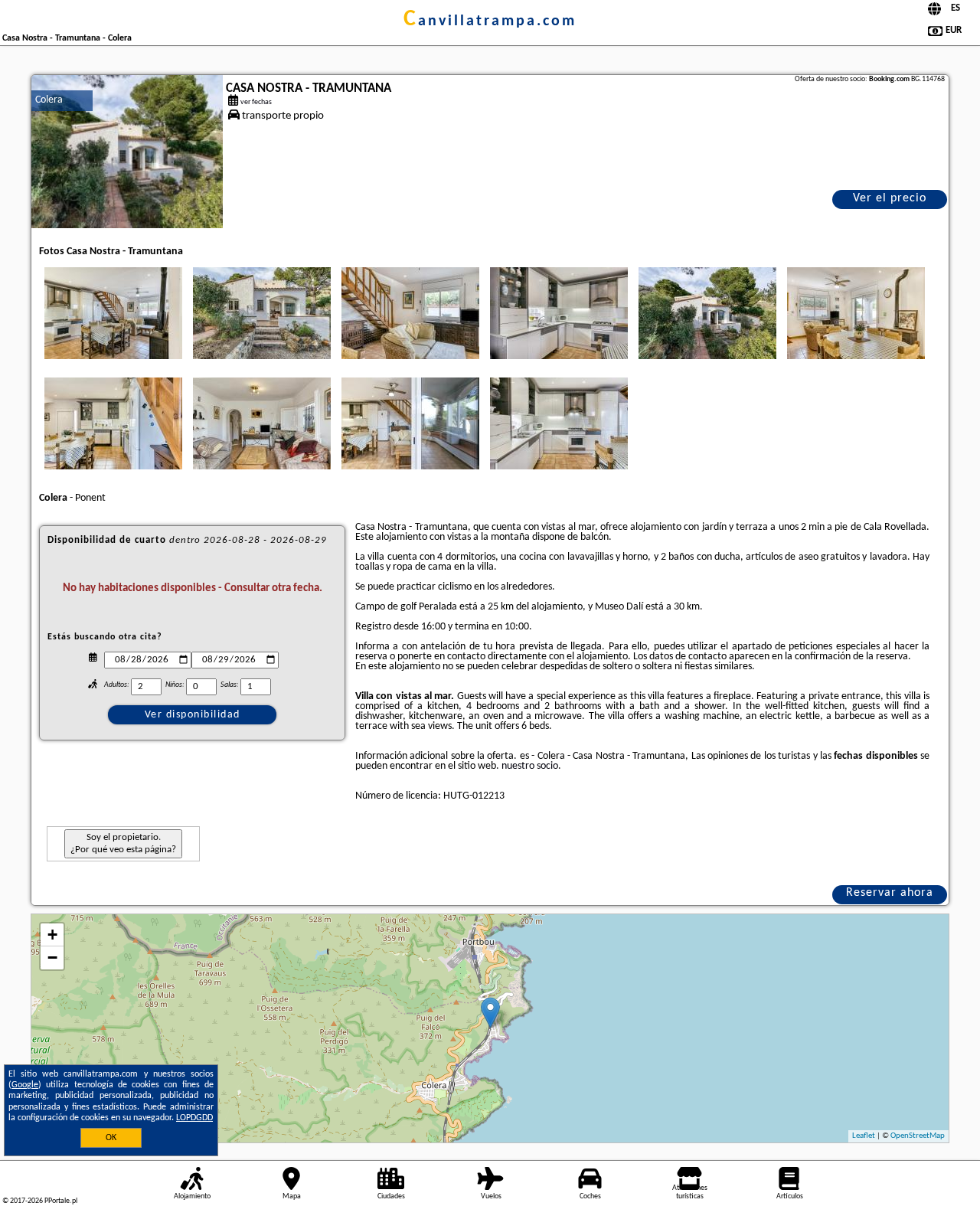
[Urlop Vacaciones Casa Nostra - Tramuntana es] (113, 313)
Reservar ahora (889, 893)
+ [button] (52, 934)
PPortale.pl (60, 1201)
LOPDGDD (194, 1118)
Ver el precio (889, 198)
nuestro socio (529, 766)
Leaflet (863, 1136)
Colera (49, 100)
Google (24, 1085)
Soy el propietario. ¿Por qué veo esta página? (123, 843)
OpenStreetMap (917, 1136)
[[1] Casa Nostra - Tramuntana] (127, 151)
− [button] (52, 957)
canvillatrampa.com (490, 21)
